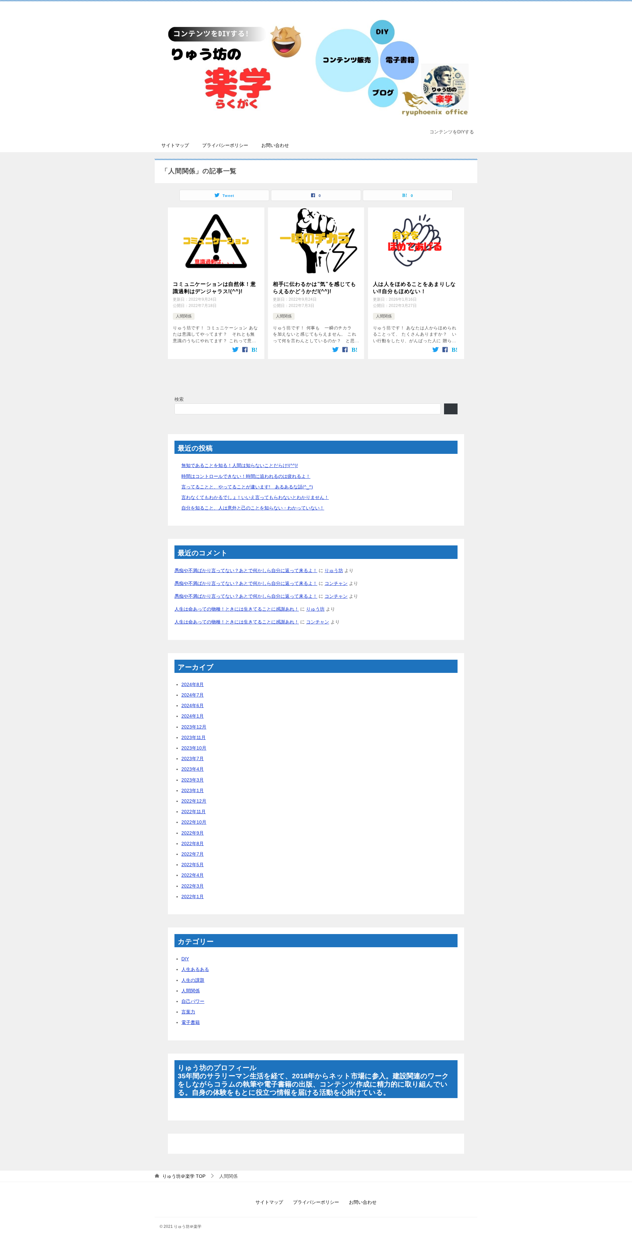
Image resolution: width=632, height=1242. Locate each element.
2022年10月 (193, 822)
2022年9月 (192, 833)
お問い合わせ (275, 145)
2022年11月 (193, 811)
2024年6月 (192, 705)
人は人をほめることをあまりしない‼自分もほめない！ (414, 287)
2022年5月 (192, 864)
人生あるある (195, 969)
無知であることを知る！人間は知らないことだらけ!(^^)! (239, 465)
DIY (185, 958)
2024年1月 (192, 716)
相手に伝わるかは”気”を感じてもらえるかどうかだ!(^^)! (314, 287)
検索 (179, 399)
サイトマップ (175, 145)
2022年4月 (192, 875)
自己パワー (192, 1001)
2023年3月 (192, 780)
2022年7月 (192, 854)
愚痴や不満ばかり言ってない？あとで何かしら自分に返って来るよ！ (245, 570)
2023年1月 (192, 790)
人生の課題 (192, 980)
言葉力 (188, 1011)
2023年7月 (192, 758)
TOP (183, 1176)
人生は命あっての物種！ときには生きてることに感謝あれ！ (236, 609)
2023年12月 (193, 727)
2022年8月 (192, 843)
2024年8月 (192, 684)
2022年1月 (192, 896)
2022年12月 (193, 801)
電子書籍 (190, 1022)
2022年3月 (192, 886)
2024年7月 (192, 695)
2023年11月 (193, 737)
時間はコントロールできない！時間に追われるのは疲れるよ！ (245, 476)
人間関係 (184, 316)
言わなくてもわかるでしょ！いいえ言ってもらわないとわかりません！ (255, 497)
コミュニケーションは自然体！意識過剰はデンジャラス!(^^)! (214, 287)
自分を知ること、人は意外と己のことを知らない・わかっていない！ (252, 508)
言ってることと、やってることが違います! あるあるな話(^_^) (247, 486)
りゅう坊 (334, 570)
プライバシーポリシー (225, 145)
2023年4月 (192, 769)
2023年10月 (193, 748)
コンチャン (336, 583)
